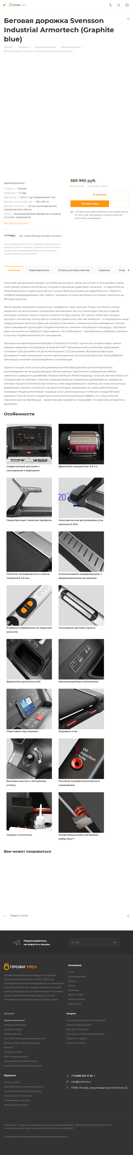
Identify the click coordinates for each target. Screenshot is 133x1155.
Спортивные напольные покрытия (23, 1065)
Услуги (71, 1013)
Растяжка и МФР (13, 1052)
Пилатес (8, 1047)
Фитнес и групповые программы (22, 1043)
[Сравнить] (125, 203)
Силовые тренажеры (15, 1024)
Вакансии (73, 990)
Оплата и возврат (76, 1043)
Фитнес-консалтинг (77, 1029)
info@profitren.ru (81, 1081)
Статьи (71, 985)
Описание (14, 270)
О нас (71, 972)
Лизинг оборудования (78, 1024)
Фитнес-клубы (12, 1082)
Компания (74, 965)
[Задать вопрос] (115, 203)
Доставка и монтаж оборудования (85, 1034)
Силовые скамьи (13, 1029)
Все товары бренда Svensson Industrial (40, 235)
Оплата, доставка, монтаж (74, 270)
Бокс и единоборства (15, 1056)
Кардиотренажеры (14, 1020)
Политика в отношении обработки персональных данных (35, 1136)
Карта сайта (74, 1003)
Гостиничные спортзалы (17, 1100)
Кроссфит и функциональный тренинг (25, 1038)
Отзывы (123, 270)
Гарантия (104, 270)
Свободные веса (13, 1034)
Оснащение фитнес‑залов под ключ (86, 1020)
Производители (77, 976)
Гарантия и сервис (76, 1038)
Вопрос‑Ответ (75, 994)
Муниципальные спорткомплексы (23, 1091)
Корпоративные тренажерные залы (23, 1086)
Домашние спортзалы (16, 1104)
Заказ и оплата (76, 999)
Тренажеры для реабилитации (21, 1061)
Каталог (9, 1013)
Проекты (10, 1075)
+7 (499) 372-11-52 (82, 1075)
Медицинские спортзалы (18, 1095)
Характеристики (39, 270)
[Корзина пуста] (127, 5)
